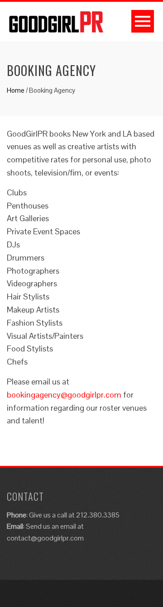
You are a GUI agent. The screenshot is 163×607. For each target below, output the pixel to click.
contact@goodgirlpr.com (45, 538)
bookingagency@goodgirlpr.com (64, 394)
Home (15, 90)
